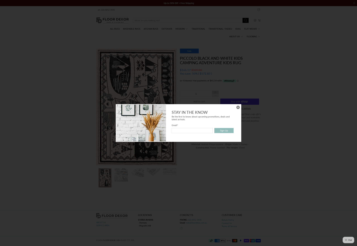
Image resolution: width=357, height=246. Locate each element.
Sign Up (224, 130)
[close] (238, 107)
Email (175, 125)
